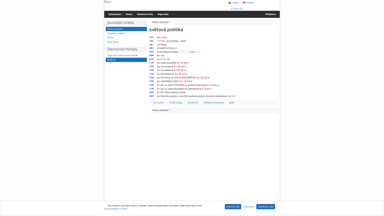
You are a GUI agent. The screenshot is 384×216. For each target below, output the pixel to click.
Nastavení (249, 206)
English (250, 2)
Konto (129, 14)
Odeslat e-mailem (116, 33)
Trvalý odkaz (175, 102)
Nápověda (163, 14)
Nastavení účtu (145, 14)
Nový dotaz (113, 42)
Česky (235, 2)
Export (110, 37)
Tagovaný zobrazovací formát (122, 55)
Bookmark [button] (192, 102)
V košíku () (236, 8)
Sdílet (231, 102)
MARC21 (111, 59)
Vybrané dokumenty (213, 102)
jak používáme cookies (115, 208)
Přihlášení (270, 14)
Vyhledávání (114, 14)
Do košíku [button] (158, 102)
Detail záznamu (115, 29)
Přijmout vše (233, 206)
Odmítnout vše (265, 206)
